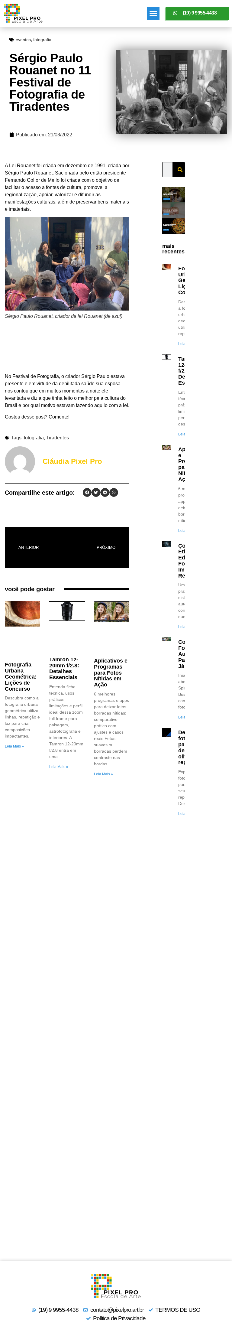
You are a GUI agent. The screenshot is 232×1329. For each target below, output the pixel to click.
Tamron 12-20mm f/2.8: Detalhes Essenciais (64, 668)
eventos (23, 39)
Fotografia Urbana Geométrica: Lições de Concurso (21, 677)
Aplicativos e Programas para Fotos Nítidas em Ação (110, 673)
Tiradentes (57, 437)
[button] (153, 13)
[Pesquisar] (180, 169)
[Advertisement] (67, 347)
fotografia (42, 39)
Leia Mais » (14, 746)
